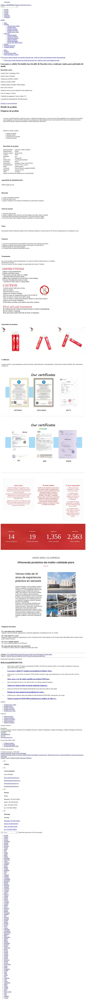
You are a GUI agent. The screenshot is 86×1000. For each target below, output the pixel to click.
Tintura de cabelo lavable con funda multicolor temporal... (27, 685)
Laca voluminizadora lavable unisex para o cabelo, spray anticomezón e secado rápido (29, 654)
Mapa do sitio (15, 753)
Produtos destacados (6, 753)
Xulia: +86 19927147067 (10, 826)
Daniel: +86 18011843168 (11, 823)
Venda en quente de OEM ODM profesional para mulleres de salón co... (32, 698)
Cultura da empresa (12, 36)
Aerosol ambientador (65, 755)
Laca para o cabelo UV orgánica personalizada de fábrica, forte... (29, 671)
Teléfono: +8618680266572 (8, 5)
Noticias (6, 44)
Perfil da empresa (12, 35)
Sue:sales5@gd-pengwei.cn (11, 786)
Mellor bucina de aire (53, 755)
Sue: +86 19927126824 (10, 829)
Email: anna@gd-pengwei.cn (23, 5)
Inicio (5, 23)
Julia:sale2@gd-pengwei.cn (11, 783)
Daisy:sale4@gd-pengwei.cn (11, 777)
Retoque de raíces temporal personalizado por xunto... (26, 692)
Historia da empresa (12, 41)
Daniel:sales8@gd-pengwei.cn (12, 780)
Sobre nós (6, 33)
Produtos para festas (12, 30)
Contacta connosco (9, 47)
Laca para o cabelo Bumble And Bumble (27, 755)
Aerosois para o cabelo (13, 26)
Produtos (6, 24)
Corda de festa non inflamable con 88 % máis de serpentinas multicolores (25, 656)
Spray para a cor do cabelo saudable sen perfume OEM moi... (28, 679)
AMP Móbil (23, 753)
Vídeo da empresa (12, 39)
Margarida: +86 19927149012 (12, 821)
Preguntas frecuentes (9, 45)
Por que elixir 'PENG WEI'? (14, 42)
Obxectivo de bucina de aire (8, 755)
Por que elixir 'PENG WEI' (11, 746)
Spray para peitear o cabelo (11, 54)
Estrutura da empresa (12, 38)
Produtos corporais (12, 29)
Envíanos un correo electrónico (9, 103)
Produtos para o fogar (13, 32)
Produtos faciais (11, 27)
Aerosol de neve (42, 755)
